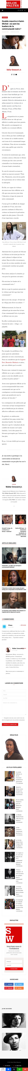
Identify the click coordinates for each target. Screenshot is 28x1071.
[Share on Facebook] (8, 1069)
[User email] (16, 74)
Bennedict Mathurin (12, 362)
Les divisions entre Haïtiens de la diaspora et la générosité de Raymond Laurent (14, 611)
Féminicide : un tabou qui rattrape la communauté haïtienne (11, 566)
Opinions (4, 17)
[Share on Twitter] (14, 1069)
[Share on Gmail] (25, 1069)
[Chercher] (24, 10)
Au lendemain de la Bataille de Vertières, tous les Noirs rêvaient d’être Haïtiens (19, 905)
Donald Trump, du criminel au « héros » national (7, 529)
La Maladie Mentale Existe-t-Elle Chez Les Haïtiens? (20, 818)
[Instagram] (14, 74)
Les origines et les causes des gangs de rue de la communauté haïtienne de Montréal (19, 859)
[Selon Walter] (14, 4)
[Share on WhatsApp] (19, 1069)
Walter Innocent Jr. (14, 487)
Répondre (23, 625)
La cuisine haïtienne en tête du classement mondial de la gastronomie (19, 777)
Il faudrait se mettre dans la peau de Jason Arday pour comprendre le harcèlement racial (14, 588)
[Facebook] (12, 74)
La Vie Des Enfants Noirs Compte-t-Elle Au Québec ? (19, 843)
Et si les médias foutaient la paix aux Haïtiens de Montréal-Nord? (19, 805)
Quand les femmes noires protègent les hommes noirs (19, 790)
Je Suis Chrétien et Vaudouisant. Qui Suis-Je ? (19, 831)
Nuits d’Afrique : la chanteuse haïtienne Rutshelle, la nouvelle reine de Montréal (20, 532)
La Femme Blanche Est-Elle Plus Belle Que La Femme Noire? (19, 891)
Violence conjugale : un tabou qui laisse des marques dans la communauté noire (20, 876)
